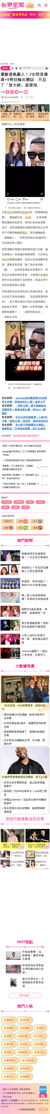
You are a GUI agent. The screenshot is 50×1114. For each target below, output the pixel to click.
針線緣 (5, 14)
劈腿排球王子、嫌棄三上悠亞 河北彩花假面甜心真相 (42, 864)
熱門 (41, 14)
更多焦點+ (25, 995)
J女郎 (28, 217)
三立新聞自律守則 (11, 1093)
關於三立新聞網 (10, 1089)
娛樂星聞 (4, 64)
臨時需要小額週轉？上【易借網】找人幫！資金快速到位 (20, 477)
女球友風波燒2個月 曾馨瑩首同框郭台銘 (25, 725)
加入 (35, 521)
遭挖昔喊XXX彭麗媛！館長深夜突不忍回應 (24, 716)
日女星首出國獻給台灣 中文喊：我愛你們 (24, 742)
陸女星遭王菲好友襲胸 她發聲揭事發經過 (24, 810)
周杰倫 (23, 212)
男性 (4, 259)
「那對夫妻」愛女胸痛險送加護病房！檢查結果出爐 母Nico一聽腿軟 (24, 409)
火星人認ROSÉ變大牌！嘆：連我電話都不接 (35, 639)
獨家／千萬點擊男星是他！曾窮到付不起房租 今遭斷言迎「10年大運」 (12, 846)
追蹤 (6, 528)
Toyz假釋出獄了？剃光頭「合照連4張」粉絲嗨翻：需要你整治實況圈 (17, 854)
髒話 (24, 232)
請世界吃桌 (20, 14)
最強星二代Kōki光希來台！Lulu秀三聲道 (25, 793)
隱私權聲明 (25, 1089)
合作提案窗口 (28, 1093)
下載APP (7, 521)
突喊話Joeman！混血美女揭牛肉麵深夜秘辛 (25, 801)
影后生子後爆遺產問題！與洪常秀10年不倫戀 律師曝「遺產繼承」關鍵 (37, 846)
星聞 (12, 64)
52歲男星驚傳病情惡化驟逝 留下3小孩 (24, 777)
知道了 (44, 1109)
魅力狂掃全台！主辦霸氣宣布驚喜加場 (33, 982)
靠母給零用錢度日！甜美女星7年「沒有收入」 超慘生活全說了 (43, 115)
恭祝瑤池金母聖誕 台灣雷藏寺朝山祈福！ (33, 969)
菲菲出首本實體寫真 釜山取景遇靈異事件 (24, 784)
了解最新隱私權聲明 (27, 1109)
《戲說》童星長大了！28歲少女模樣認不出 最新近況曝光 (6, 115)
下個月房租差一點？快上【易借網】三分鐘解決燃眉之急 (20, 485)
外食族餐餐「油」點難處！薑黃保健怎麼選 (33, 955)
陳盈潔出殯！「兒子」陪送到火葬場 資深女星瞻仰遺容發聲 (19, 115)
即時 (33, 14)
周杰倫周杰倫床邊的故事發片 (26, 436)
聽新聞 (5, 68)
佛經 (45, 274)
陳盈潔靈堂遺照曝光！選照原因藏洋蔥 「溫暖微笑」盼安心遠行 (42, 854)
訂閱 (21, 521)
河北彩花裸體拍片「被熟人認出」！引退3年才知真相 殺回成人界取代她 (18, 864)
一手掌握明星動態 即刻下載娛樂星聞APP (22, 460)
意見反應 (7, 1097)
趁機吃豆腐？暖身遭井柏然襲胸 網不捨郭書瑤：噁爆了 (31, 115)
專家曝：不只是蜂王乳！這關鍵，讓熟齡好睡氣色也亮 (18, 468)
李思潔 (11, 212)
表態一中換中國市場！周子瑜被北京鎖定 (22, 446)
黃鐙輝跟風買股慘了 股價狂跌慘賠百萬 (24, 733)
